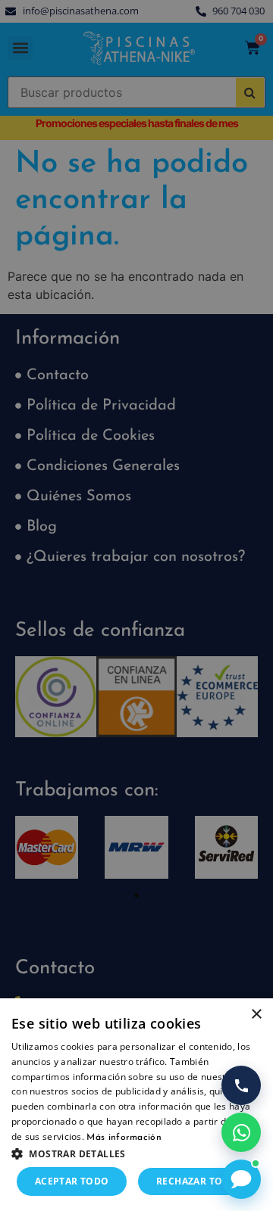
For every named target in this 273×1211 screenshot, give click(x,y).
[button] (136, 1153)
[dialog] (136, 605)
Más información (124, 1137)
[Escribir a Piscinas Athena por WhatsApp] (241, 1132)
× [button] (256, 1014)
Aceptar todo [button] (72, 1181)
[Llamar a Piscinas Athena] (241, 1085)
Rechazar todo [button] (196, 1181)
